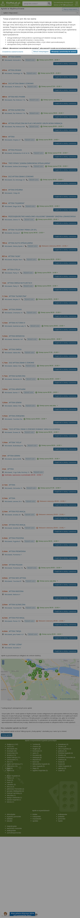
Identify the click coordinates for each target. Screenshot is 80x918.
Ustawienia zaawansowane (12, 52)
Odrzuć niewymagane (41, 51)
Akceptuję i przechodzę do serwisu (63, 51)
